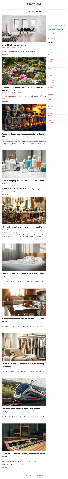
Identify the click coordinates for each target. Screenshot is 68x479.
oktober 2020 (50, 110)
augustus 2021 (51, 96)
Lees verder (4, 54)
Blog (33, 11)
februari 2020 (50, 120)
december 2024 (51, 80)
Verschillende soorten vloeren (14, 45)
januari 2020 (50, 122)
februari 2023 (50, 92)
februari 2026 (50, 52)
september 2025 (51, 61)
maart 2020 (50, 118)
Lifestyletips (34, 4)
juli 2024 (49, 89)
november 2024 (51, 82)
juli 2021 (49, 99)
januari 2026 (50, 54)
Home (29, 11)
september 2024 (51, 87)
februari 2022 (50, 94)
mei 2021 (49, 101)
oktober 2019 (50, 125)
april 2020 (50, 115)
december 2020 (51, 108)
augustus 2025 (51, 63)
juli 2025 (49, 66)
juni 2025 (49, 68)
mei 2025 (49, 71)
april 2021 (50, 103)
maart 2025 (50, 75)
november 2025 (51, 56)
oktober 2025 (50, 59)
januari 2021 (50, 106)
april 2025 (50, 73)
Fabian (14, 47)
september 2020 (51, 113)
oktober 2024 (50, 85)
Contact (38, 11)
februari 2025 (50, 78)
